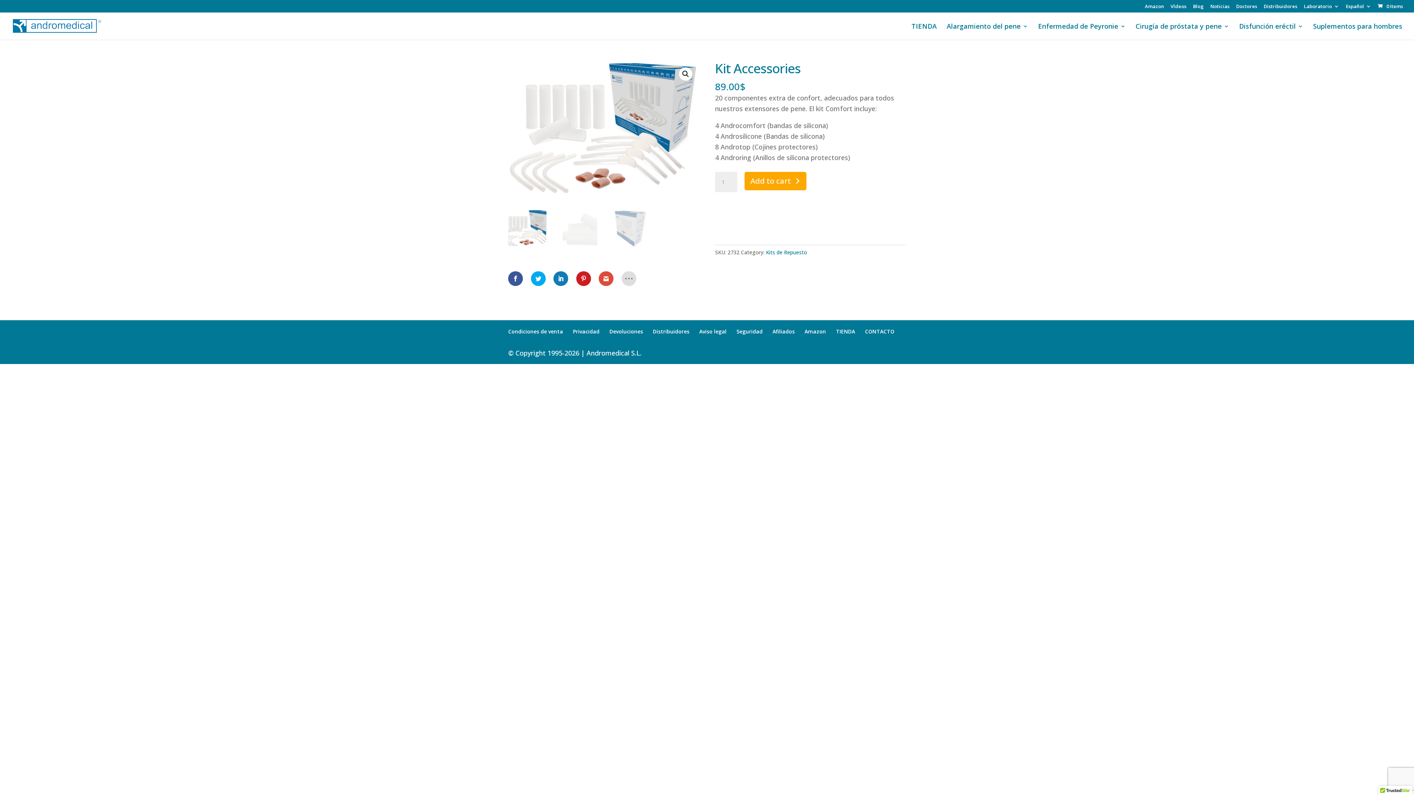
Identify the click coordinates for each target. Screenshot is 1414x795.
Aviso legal (713, 331)
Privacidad (586, 331)
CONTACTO (879, 331)
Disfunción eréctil (1267, 27)
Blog (1198, 7)
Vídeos (1178, 7)
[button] (685, 74)
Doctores (1246, 7)
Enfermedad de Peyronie (1078, 27)
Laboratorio (1318, 7)
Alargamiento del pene (984, 27)
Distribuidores (1280, 7)
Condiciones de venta (535, 331)
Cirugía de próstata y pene (1179, 27)
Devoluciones (626, 331)
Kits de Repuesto (786, 252)
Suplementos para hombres (1357, 27)
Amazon (1154, 7)
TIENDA (924, 27)
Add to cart (770, 181)
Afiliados (784, 331)
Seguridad (749, 331)
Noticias (1220, 7)
